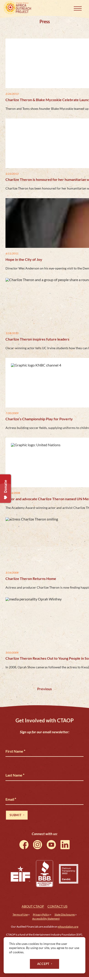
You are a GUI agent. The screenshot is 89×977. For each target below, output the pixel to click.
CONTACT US (57, 906)
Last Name (14, 774)
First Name (15, 751)
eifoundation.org (68, 926)
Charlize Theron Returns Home (30, 578)
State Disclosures (65, 914)
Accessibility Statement (46, 918)
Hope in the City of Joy (23, 259)
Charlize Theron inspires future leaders (37, 339)
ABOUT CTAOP (33, 906)
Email (10, 799)
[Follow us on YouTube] (51, 844)
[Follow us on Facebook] (24, 844)
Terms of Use (20, 914)
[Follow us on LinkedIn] (65, 844)
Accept (43, 964)
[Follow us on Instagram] (37, 844)
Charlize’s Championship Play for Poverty (39, 419)
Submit (16, 815)
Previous (44, 689)
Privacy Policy (41, 914)
